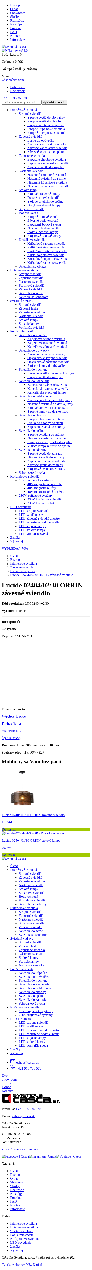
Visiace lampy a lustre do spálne (49, 446)
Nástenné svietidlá (31, 171)
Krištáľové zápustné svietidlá (47, 262)
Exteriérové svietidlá (24, 270)
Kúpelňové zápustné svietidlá (47, 346)
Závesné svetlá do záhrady (45, 465)
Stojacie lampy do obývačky (46, 365)
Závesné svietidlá (30, 136)
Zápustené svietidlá (32, 155)
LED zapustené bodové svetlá (39, 522)
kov (11, 731)
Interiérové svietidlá (23, 110)
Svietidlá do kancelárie (34, 381)
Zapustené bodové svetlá (44, 224)
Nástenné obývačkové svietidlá (48, 186)
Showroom (17, 13)
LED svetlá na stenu (32, 514)
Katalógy (16, 24)
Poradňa (15, 28)
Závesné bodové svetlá (42, 220)
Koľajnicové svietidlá (24, 476)
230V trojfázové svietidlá (44, 499)
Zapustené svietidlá (32, 312)
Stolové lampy (28, 190)
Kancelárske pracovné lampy (47, 392)
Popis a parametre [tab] (14, 709)
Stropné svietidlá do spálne (45, 125)
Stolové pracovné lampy (43, 194)
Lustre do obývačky (40, 140)
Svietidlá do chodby (32, 415)
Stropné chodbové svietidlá (45, 419)
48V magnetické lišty (41, 488)
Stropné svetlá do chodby (44, 121)
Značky (15, 537)
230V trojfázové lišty (41, 503)
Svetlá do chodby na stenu (45, 423)
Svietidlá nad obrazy (32, 266)
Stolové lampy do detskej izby (47, 407)
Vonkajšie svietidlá (31, 327)
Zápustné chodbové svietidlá (46, 159)
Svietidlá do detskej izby (35, 396)
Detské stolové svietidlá (43, 197)
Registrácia (17, 91)
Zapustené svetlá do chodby (46, 427)
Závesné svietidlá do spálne (45, 152)
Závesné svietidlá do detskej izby (49, 400)
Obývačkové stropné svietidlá (47, 358)
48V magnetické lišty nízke (45, 491)
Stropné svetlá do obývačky (46, 117)
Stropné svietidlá (30, 113)
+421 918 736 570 (14, 98)
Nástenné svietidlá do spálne (46, 178)
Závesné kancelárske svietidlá (47, 148)
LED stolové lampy (32, 530)
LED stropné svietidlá (33, 511)
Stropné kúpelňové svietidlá (46, 129)
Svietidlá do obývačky (34, 350)
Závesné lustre (28, 308)
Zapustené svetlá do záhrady (46, 461)
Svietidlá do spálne (31, 430)
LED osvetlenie (20, 507)
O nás (14, 9)
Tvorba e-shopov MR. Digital (22, 1264)
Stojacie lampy (29, 323)
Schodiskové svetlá (32, 472)
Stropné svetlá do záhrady (44, 453)
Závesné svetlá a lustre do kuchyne (50, 373)
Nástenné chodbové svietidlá (46, 175)
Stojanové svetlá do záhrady (46, 469)
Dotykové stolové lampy (44, 205)
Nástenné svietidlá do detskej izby (50, 404)
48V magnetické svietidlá (44, 484)
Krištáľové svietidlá (32, 239)
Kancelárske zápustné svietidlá (48, 388)
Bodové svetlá (28, 213)
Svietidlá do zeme (31, 293)
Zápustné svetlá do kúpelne (45, 167)
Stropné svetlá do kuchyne (45, 377)
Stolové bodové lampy (42, 232)
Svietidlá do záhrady (32, 449)
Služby (15, 16)
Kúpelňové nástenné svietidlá (47, 343)
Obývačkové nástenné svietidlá (48, 362)
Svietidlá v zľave (21, 301)
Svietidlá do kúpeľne (33, 335)
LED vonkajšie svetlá (33, 533)
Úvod (14, 556)
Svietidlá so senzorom (33, 297)
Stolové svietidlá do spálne (45, 201)
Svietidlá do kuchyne (33, 369)
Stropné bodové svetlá (42, 217)
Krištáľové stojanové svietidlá (47, 259)
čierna (11, 723)
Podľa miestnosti (21, 331)
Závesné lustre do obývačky (46, 354)
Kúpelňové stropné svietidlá (46, 339)
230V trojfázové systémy (36, 495)
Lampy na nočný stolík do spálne (49, 442)
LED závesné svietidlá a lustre (39, 518)
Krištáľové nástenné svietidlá (47, 251)
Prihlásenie (17, 87)
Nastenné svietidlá (31, 281)
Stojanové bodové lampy (44, 236)
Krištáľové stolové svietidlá (45, 255)
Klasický (11, 738)
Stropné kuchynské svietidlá (46, 133)
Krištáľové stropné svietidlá (46, 247)
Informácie (17, 39)
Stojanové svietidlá (31, 209)
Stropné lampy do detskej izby (47, 411)
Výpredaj (16, 541)
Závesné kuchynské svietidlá (46, 144)
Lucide (14, 716)
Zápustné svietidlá (31, 278)
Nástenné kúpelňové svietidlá (47, 182)
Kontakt (15, 36)
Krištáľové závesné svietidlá (46, 243)
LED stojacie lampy (32, 526)
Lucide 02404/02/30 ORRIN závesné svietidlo (41, 575)
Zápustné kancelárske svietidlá (47, 163)
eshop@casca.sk (27, 1062)
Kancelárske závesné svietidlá (47, 385)
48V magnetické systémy (36, 480)
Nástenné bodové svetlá (43, 228)
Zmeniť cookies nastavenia (20, 1149)
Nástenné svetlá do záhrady (45, 457)
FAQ (13, 32)
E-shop (15, 5)
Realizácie (17, 20)
